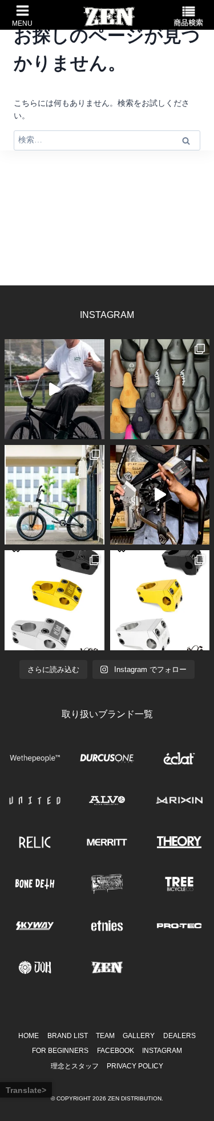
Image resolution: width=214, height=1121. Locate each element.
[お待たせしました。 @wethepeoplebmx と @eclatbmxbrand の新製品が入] (160, 495)
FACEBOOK (115, 1051)
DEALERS (179, 1036)
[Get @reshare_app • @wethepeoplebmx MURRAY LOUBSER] (54, 389)
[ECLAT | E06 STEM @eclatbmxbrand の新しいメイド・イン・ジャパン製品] (160, 600)
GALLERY (139, 1036)
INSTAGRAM (162, 1051)
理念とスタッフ (75, 1066)
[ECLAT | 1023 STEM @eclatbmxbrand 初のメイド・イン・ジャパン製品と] (54, 600)
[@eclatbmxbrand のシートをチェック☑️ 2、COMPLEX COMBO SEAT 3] (160, 389)
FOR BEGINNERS (60, 1051)
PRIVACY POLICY (135, 1066)
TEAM (105, 1036)
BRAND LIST (67, 1036)
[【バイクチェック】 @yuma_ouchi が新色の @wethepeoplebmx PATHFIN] (54, 495)
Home (28, 1036)
